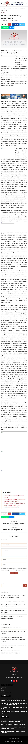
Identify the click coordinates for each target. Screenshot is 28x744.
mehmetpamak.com (6, 692)
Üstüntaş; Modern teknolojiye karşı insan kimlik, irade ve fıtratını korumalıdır (13, 727)
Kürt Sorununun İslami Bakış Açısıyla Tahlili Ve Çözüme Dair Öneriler (14, 708)
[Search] (26, 3)
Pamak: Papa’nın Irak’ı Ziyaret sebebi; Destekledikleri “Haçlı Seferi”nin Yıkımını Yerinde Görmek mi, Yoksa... (13, 699)
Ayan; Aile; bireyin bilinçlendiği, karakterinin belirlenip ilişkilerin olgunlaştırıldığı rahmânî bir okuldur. (13, 639)
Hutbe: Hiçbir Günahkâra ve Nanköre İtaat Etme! (13, 601)
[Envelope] (16, 681)
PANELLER (10, 9)
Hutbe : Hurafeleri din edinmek (15, 627)
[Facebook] (11, 681)
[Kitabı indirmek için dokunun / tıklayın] (14, 95)
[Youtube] (14, 681)
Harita (2, 690)
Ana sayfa (3, 9)
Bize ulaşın (3, 687)
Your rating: (4, 539)
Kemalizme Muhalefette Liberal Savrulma (14, 503)
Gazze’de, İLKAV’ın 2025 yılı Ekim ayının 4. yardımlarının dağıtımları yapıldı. (14, 712)
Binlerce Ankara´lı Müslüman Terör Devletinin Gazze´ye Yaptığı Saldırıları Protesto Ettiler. (14, 704)
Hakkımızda (3, 688)
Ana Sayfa (7, 741)
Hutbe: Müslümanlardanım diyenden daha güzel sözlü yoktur (13, 732)
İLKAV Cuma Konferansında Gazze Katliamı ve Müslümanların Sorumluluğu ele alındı (12, 720)
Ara (2, 583)
